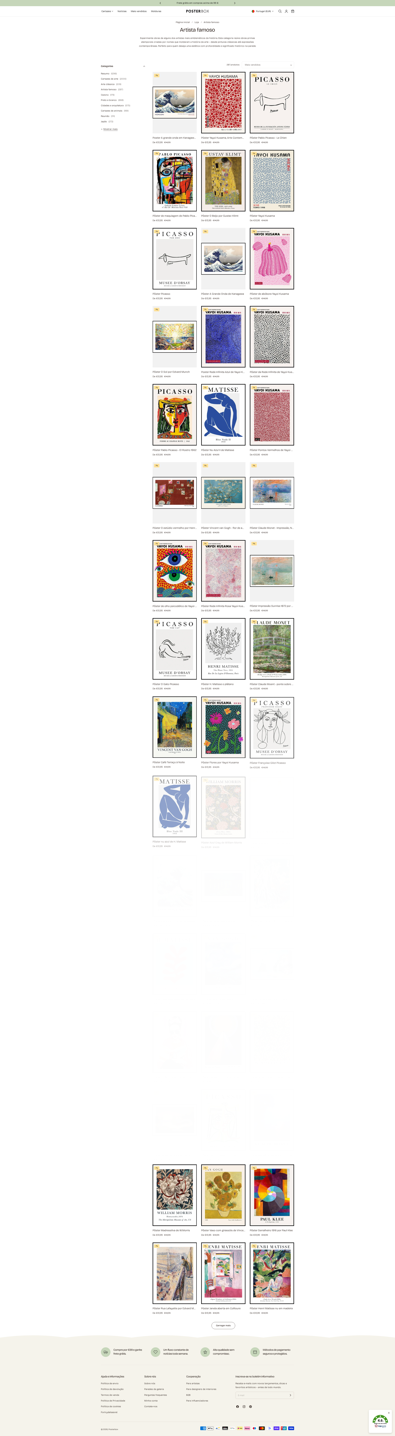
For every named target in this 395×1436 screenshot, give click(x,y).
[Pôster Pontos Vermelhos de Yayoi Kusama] (272, 415)
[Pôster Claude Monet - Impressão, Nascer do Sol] (272, 493)
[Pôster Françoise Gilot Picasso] (272, 727)
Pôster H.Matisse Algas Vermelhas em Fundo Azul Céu (175, 996)
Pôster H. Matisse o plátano (217, 684)
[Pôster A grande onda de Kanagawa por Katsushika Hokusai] (175, 883)
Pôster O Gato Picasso (166, 684)
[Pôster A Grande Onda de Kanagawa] (223, 258)
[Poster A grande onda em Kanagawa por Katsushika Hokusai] (175, 102)
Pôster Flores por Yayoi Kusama (220, 762)
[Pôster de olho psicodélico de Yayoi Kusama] (175, 571)
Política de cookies (111, 1406)
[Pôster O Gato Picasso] (175, 649)
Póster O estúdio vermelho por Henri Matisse (175, 528)
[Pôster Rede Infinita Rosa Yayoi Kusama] (223, 571)
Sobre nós (149, 1383)
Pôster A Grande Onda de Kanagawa (222, 293)
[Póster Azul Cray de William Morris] (223, 805)
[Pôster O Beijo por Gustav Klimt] (223, 180)
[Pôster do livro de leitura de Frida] (175, 1039)
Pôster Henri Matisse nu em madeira (271, 1308)
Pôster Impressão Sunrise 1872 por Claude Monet (272, 606)
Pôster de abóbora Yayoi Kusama (269, 293)
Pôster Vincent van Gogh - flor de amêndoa (223, 528)
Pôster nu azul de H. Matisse (169, 840)
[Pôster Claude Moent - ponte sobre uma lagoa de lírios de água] (272, 649)
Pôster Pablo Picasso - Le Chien (268, 137)
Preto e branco (112, 100)
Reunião (108, 116)
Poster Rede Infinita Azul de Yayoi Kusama (223, 372)
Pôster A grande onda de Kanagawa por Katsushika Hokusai (175, 918)
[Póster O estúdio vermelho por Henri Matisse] (175, 493)
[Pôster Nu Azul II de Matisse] (223, 415)
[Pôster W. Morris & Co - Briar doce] (272, 1039)
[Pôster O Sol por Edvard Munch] (175, 336)
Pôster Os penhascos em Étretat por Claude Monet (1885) (272, 996)
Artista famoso (211, 22)
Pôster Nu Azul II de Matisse (217, 450)
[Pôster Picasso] (175, 258)
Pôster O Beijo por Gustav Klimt (219, 215)
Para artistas (193, 1383)
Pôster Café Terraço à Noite (169, 762)
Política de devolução (112, 1389)
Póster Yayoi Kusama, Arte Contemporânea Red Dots (223, 137)
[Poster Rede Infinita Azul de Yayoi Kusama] (223, 336)
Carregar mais (223, 1325)
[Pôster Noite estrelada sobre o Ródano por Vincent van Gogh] (223, 883)
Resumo (109, 73)
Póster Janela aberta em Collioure (221, 1308)
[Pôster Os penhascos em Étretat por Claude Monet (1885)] (272, 961)
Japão (107, 121)
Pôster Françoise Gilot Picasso (268, 762)
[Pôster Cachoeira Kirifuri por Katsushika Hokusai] (272, 883)
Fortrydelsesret (109, 1412)
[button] (280, 11)
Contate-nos (150, 1406)
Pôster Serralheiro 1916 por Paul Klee (271, 1230)
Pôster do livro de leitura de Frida (172, 1074)
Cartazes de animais (115, 110)
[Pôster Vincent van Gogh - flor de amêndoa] (223, 493)
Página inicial (183, 22)
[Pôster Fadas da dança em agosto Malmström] (175, 1117)
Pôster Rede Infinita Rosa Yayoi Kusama (223, 606)
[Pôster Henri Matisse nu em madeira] (272, 1273)
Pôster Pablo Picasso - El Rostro (220, 1152)
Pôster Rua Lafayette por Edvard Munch (175, 1308)
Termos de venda (110, 1394)
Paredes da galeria (154, 1389)
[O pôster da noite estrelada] (223, 961)
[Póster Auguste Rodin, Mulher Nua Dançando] (272, 805)
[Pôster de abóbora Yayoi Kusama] (272, 258)
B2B (188, 1394)
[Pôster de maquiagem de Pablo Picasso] (175, 180)
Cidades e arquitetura (115, 105)
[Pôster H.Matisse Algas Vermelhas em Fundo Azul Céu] (175, 961)
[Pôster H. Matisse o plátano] (223, 649)
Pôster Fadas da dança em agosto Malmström (175, 1152)
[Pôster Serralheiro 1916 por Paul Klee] (272, 1195)
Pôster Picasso (161, 293)
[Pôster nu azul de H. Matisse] (175, 805)
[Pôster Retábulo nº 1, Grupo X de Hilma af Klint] (223, 1039)
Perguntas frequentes (155, 1394)
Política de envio (109, 1383)
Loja (197, 22)
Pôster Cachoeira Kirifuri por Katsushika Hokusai (272, 918)
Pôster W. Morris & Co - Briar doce (270, 1074)
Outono (107, 94)
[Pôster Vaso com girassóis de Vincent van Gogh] (223, 1195)
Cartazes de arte (113, 78)
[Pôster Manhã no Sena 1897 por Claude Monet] (272, 1117)
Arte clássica (111, 84)
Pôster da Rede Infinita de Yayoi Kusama (272, 372)
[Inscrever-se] (290, 1395)
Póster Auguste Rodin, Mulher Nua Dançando (272, 840)
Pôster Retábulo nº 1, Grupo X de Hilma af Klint (223, 1074)
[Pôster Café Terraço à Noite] (175, 727)
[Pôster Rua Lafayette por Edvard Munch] (175, 1273)
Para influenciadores (197, 1400)
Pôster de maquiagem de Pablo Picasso (175, 215)
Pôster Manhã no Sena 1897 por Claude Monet (272, 1152)
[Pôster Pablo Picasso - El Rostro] (223, 1117)
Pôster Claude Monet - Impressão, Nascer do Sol (272, 528)
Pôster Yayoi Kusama (262, 215)
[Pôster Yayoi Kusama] (272, 180)
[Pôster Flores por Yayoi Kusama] (223, 727)
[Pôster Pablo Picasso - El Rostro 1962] (175, 415)
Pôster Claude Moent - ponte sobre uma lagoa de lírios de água (272, 684)
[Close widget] (389, 1413)
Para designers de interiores (201, 1389)
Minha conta (151, 1400)
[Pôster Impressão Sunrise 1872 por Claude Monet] (272, 570)
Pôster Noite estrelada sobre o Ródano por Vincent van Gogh (223, 918)
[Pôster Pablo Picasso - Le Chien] (272, 102)
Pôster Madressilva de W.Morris (171, 1230)
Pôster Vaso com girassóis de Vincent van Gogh (223, 1230)
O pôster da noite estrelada (217, 996)
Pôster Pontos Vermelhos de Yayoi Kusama (272, 450)
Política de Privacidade (113, 1400)
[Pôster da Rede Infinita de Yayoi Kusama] (272, 336)
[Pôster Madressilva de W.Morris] (175, 1195)
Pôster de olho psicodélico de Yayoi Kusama (175, 606)
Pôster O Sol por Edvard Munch (171, 371)
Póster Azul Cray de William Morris (221, 840)
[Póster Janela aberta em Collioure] (223, 1273)
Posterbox (113, 1429)
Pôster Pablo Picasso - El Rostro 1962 (174, 450)
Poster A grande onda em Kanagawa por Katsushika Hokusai (175, 137)
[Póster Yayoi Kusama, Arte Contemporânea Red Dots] (223, 102)
